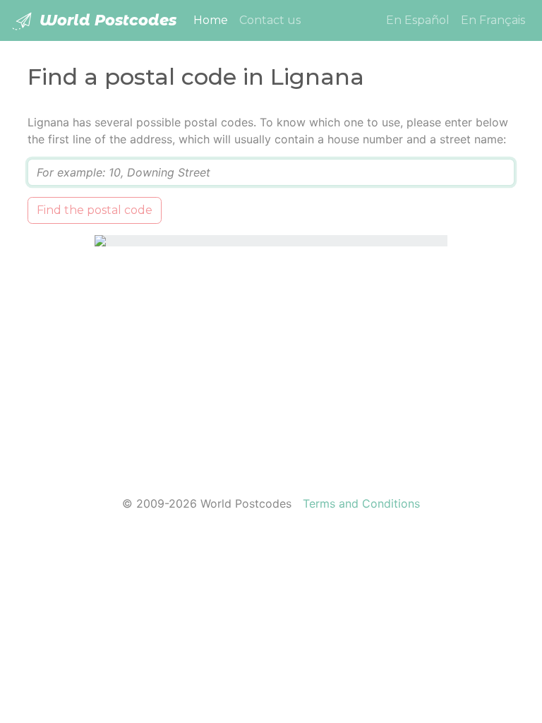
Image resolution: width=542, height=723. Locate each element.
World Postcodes (105, 20)
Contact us (270, 20)
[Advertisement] (271, 362)
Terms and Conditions (361, 503)
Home (213, 20)
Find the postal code (94, 210)
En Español (418, 20)
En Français (493, 20)
